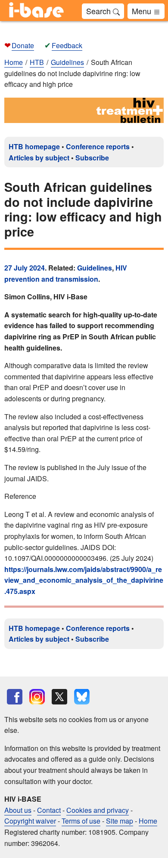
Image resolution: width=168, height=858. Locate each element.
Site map (119, 821)
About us (17, 810)
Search (99, 10)
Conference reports (98, 146)
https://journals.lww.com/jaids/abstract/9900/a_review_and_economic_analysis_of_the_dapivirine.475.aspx (83, 580)
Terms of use (81, 821)
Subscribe (92, 158)
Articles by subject (39, 158)
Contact (49, 810)
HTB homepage (34, 146)
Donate (23, 45)
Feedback (67, 45)
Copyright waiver (30, 821)
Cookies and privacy (97, 810)
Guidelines (94, 268)
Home (13, 62)
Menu (142, 10)
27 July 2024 (24, 268)
